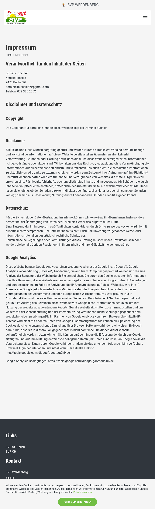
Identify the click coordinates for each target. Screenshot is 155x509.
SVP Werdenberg (82, 5)
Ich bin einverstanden (77, 501)
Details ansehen (82, 492)
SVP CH (11, 451)
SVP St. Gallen (15, 447)
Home (9, 55)
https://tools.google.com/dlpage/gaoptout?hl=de (81, 361)
